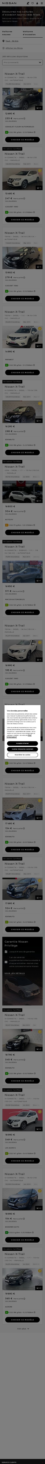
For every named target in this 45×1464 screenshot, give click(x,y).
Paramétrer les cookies (22, 755)
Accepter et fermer (22, 743)
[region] (22, 732)
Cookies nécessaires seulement (22, 749)
